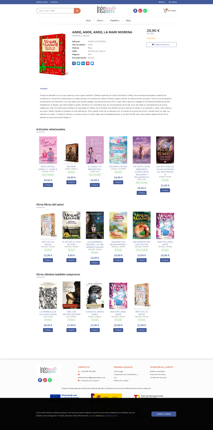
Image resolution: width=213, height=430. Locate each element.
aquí (90, 415)
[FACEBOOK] (135, 11)
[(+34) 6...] (145, 11)
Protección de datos (158, 374)
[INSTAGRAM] (140, 11)
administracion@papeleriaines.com (91, 377)
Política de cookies (121, 380)
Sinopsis (44, 88)
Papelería (114, 20)
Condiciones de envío (158, 377)
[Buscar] (77, 11)
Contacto (54, 2)
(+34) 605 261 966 (88, 371)
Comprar (48, 185)
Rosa (90, 48)
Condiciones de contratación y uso (126, 376)
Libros (100, 20)
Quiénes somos (42, 2)
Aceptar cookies (164, 414)
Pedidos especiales (157, 371)
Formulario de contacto (90, 380)
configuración (111, 415)
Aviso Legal (118, 371)
